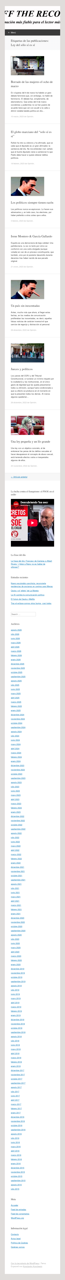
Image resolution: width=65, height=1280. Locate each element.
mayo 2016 (16, 1146)
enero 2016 (16, 1163)
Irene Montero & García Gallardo (31, 236)
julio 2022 (15, 837)
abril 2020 (15, 951)
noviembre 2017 (18, 1074)
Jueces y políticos (22, 369)
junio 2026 (15, 638)
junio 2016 (15, 1142)
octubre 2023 (16, 773)
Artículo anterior (19, 476)
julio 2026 (15, 634)
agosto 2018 (16, 1036)
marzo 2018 (16, 1057)
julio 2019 (15, 989)
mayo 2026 (16, 642)
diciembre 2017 (17, 1070)
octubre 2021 (16, 875)
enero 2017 (16, 1112)
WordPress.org (17, 1217)
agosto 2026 (16, 629)
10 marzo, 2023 (17, 116)
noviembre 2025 (18, 668)
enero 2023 (16, 812)
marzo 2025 (16, 701)
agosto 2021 (16, 884)
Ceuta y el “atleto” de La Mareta (25, 590)
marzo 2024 (16, 752)
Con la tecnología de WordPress (25, 1263)
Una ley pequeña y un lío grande (30, 441)
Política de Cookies (19, 1242)
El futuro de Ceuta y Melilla (23, 599)
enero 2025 (16, 710)
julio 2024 (15, 735)
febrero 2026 (16, 655)
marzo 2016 (16, 1155)
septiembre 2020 (18, 930)
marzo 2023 (16, 803)
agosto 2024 (16, 731)
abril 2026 (15, 646)
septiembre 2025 (18, 676)
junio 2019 (15, 994)
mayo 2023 (16, 795)
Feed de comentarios (20, 1213)
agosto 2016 (16, 1133)
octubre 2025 (16, 672)
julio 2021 (15, 888)
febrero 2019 (16, 1011)
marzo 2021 (16, 905)
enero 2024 (16, 761)
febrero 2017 (16, 1108)
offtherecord (23, 16)
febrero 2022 (16, 858)
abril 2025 (15, 697)
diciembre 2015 (17, 1167)
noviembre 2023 (18, 769)
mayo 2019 (16, 998)
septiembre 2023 (18, 778)
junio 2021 (15, 892)
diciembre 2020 (17, 917)
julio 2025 (15, 684)
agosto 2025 (16, 680)
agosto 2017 (16, 1087)
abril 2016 (15, 1150)
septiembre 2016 (18, 1129)
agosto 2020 (16, 934)
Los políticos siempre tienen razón (32, 202)
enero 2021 (16, 913)
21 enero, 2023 (17, 266)
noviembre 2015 (18, 1171)
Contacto (15, 1234)
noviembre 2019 (18, 972)
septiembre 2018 (18, 1032)
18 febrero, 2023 (17, 163)
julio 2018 (15, 1040)
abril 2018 (15, 1053)
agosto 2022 (16, 833)
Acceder (14, 1205)
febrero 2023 (16, 807)
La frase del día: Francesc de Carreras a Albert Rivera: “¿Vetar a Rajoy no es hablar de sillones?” (31, 563)
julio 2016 (15, 1138)
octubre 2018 (16, 1028)
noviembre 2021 (18, 871)
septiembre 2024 (18, 727)
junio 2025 (15, 689)
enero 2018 (16, 1066)
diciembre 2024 (17, 714)
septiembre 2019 (18, 981)
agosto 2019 (16, 985)
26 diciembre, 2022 (19, 402)
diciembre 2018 (17, 1019)
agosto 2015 (16, 1184)
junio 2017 (15, 1095)
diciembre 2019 (17, 968)
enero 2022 (16, 862)
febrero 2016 (16, 1159)
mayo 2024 (16, 744)
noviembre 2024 (18, 718)
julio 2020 (15, 939)
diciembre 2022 (17, 816)
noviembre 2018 (18, 1023)
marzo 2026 (16, 651)
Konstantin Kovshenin (32, 1266)
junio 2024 (15, 740)
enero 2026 (16, 659)
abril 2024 (15, 748)
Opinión (30, 116)
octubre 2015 (16, 1176)
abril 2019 (15, 1002)
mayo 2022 (16, 845)
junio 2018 (15, 1044)
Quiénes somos (18, 1247)
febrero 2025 (16, 706)
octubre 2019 (16, 977)
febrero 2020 (16, 960)
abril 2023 (15, 799)
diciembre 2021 (17, 867)
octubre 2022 (16, 824)
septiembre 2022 (18, 828)
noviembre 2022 (18, 820)
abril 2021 (15, 900)
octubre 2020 (16, 926)
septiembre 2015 (18, 1180)
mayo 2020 (16, 947)
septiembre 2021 (18, 879)
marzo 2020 (16, 956)
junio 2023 (15, 790)
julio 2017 (15, 1091)
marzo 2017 (16, 1104)
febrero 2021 (16, 909)
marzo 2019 (16, 1006)
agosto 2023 (16, 782)
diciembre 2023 (17, 765)
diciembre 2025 (17, 663)
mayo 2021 (16, 896)
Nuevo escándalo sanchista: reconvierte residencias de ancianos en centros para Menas (32, 585)
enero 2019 (16, 1015)
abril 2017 (15, 1100)
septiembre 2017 (18, 1083)
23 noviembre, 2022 (19, 465)
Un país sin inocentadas (25, 306)
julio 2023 (15, 786)
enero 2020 (16, 964)
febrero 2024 (16, 756)
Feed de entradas (18, 1209)
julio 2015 (15, 1188)
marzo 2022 (16, 854)
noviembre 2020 (18, 922)
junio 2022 (15, 841)
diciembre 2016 (17, 1116)
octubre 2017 (16, 1078)
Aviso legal (16, 1238)
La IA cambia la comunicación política (27, 594)
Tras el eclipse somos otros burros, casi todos (31, 603)
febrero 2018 (16, 1061)
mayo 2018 (16, 1049)
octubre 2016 (16, 1125)
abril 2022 (15, 850)
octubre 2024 (16, 723)
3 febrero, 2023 (17, 220)
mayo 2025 (16, 693)
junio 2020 (15, 943)
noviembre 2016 (18, 1121)
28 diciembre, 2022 (19, 330)
